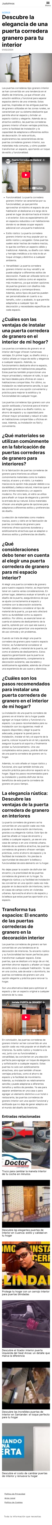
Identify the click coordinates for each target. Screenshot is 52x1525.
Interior (6, 12)
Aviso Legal (10, 1498)
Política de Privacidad (15, 1494)
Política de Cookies (14, 1502)
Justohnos (8, 3)
